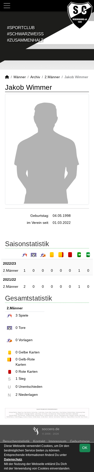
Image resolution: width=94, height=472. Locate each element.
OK (84, 448)
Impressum (57, 441)
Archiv (35, 77)
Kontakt (39, 441)
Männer (20, 77)
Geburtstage (80, 441)
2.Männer (52, 77)
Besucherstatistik (16, 441)
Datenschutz (13, 459)
